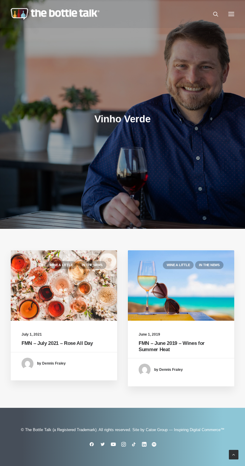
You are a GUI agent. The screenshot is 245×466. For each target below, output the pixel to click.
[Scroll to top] (233, 454)
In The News (92, 265)
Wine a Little (61, 265)
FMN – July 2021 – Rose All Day (57, 343)
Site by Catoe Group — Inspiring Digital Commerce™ (178, 430)
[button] (231, 14)
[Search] (213, 14)
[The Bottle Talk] (55, 14)
